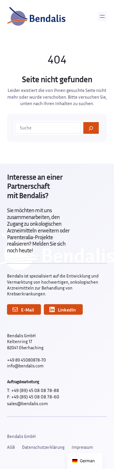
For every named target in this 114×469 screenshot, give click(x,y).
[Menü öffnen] (102, 16)
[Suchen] (91, 128)
